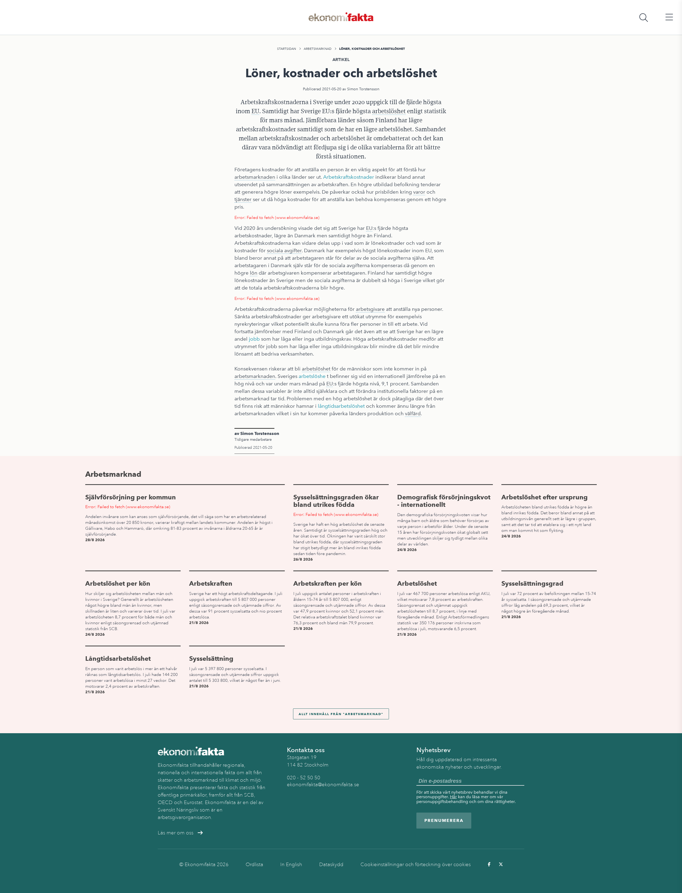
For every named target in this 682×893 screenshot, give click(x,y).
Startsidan (286, 49)
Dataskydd (331, 864)
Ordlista (254, 864)
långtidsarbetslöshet (341, 406)
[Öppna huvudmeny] (669, 17)
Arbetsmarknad (317, 49)
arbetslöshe (312, 376)
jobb (254, 339)
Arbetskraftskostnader (348, 177)
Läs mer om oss (175, 833)
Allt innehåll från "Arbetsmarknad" (341, 714)
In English (291, 864)
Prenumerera (444, 820)
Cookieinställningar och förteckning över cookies (415, 864)
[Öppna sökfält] (643, 17)
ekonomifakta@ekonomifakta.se (323, 784)
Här (453, 796)
